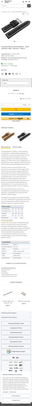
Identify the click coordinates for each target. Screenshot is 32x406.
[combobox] (16, 83)
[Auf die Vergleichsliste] (23, 13)
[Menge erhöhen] (29, 104)
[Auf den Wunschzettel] (27, 13)
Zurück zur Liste (6, 11)
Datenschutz (13, 392)
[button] (23, 1)
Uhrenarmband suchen (16, 346)
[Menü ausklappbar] (2, 1)
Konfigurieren (16, 400)
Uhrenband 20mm (16, 332)
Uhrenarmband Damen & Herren (17, 58)
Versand (21, 93)
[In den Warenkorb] (16, 109)
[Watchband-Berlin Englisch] (14, 358)
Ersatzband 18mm (16, 328)
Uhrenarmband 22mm (16, 337)
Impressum (5, 392)
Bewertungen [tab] (17, 147)
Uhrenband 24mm (16, 342)
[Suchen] (29, 5)
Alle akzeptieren (16, 395)
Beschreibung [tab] (5, 147)
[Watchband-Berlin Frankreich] (17, 358)
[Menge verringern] (3, 104)
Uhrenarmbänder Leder (16, 323)
